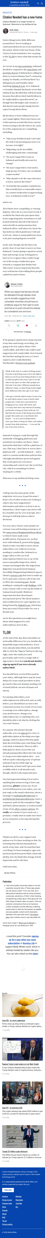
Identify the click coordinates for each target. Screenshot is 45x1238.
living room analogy (25, 363)
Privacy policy (7, 1224)
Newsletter (7, 12)
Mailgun (32, 585)
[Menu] (42, 3)
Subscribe (8, 1190)
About (4, 1214)
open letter (32, 69)
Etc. (17, 1207)
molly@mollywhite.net (24, 795)
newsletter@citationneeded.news (18, 798)
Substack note (18, 86)
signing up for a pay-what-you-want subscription (23, 940)
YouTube (19, 1203)
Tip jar (4, 1221)
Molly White (14, 30)
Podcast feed (7, 1203)
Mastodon (19, 1200)
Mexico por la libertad (26, 923)
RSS (3, 1217)
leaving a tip (29, 943)
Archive (5, 1196)
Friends (5, 1210)
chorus (14, 72)
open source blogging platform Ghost (23, 532)
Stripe (36, 542)
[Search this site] (38, 3)
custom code (16, 575)
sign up (24, 733)
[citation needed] (19, 2)
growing (7, 72)
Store (4, 1207)
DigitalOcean (24, 605)
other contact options (25, 809)
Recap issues (7, 1200)
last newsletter (25, 66)
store (35, 953)
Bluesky (19, 1196)
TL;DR (12, 56)
